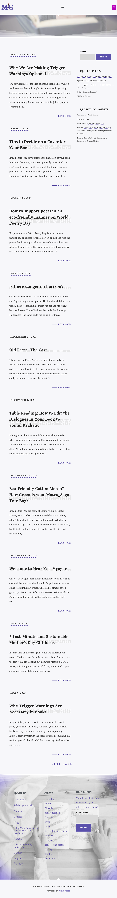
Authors (18, 811)
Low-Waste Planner (91, 115)
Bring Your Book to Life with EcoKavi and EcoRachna (26, 831)
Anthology (50, 799)
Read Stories (20, 799)
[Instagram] (114, 7)
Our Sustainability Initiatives (23, 845)
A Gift (87, 119)
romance (49, 840)
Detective (50, 858)
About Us (19, 838)
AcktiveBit (64, 891)
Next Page (63, 764)
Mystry (48, 849)
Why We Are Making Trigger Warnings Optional (94, 76)
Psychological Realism (56, 831)
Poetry (48, 803)
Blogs (17, 822)
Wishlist (18, 852)
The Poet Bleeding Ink (96, 123)
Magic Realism (52, 812)
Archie (79, 115)
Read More (64, 116)
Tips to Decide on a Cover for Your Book (91, 81)
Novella (49, 808)
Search (83, 52)
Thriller (48, 853)
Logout (17, 858)
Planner (49, 835)
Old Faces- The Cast (84, 96)
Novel (48, 826)
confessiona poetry (54, 844)
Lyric (47, 821)
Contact (18, 816)
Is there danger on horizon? (87, 92)
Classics (49, 817)
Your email (82, 813)
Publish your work (23, 805)
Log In (20, 863)
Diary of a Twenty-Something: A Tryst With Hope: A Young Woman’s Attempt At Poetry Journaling (94, 131)
